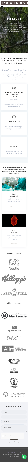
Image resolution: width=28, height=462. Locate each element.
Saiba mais (13, 207)
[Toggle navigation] (2, 6)
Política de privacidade (14, 452)
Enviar (14, 441)
